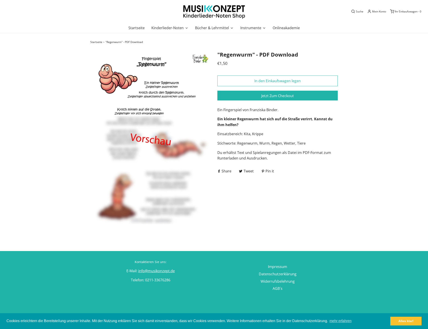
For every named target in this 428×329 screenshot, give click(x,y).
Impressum (277, 266)
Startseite (136, 27)
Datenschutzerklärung (277, 274)
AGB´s (277, 288)
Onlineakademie (286, 27)
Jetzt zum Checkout (277, 95)
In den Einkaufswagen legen (277, 80)
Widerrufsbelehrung (278, 281)
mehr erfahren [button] (340, 321)
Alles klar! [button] (406, 321)
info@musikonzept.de (156, 270)
